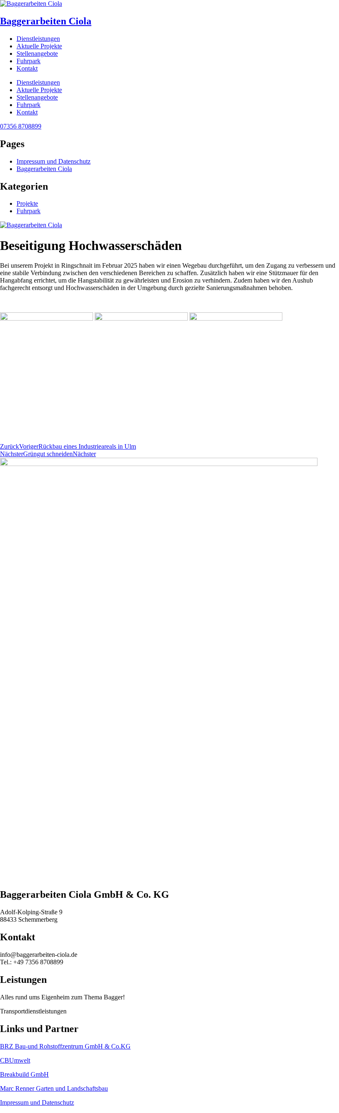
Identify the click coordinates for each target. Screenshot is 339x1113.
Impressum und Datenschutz (54, 161)
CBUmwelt (15, 1060)
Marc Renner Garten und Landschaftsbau (54, 1088)
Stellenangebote (37, 53)
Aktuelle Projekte (39, 46)
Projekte (27, 203)
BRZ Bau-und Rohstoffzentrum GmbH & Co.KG (65, 1046)
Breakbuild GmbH (24, 1074)
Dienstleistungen (38, 38)
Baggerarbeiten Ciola (45, 21)
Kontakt (27, 68)
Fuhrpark (29, 60)
